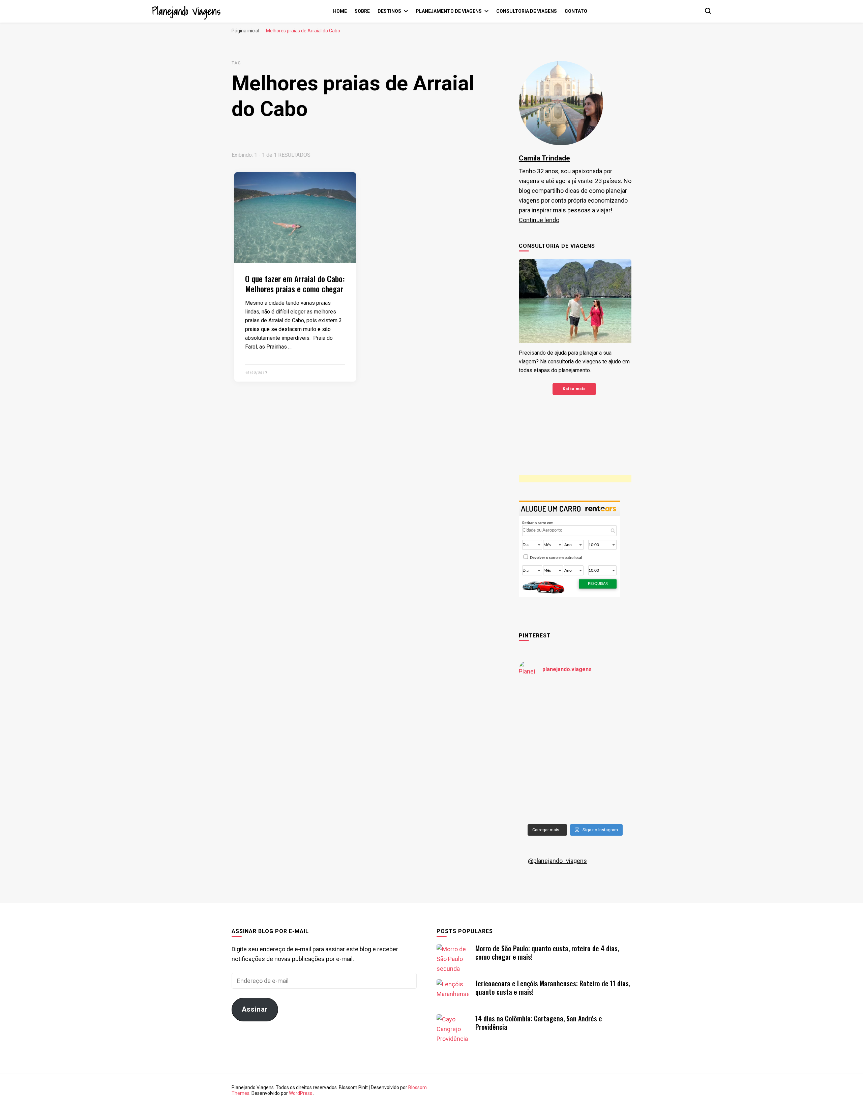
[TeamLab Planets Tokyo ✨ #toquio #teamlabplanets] (546, 769)
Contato (576, 11)
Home (340, 11)
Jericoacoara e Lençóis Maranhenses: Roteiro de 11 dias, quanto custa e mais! (552, 987)
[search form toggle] (708, 11)
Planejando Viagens (186, 11)
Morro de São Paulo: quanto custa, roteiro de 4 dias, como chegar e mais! (547, 952)
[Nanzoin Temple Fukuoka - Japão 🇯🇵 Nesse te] (604, 769)
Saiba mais (574, 389)
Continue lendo (539, 219)
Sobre (362, 11)
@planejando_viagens (557, 860)
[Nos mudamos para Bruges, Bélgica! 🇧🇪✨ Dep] (604, 701)
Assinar (255, 1009)
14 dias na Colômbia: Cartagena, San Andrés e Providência (538, 1022)
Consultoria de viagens (526, 11)
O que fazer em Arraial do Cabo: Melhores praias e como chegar (295, 283)
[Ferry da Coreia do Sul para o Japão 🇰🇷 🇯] (546, 735)
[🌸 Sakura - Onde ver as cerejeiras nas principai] (546, 701)
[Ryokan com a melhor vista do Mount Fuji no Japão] (604, 735)
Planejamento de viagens (449, 11)
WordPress (300, 1093)
